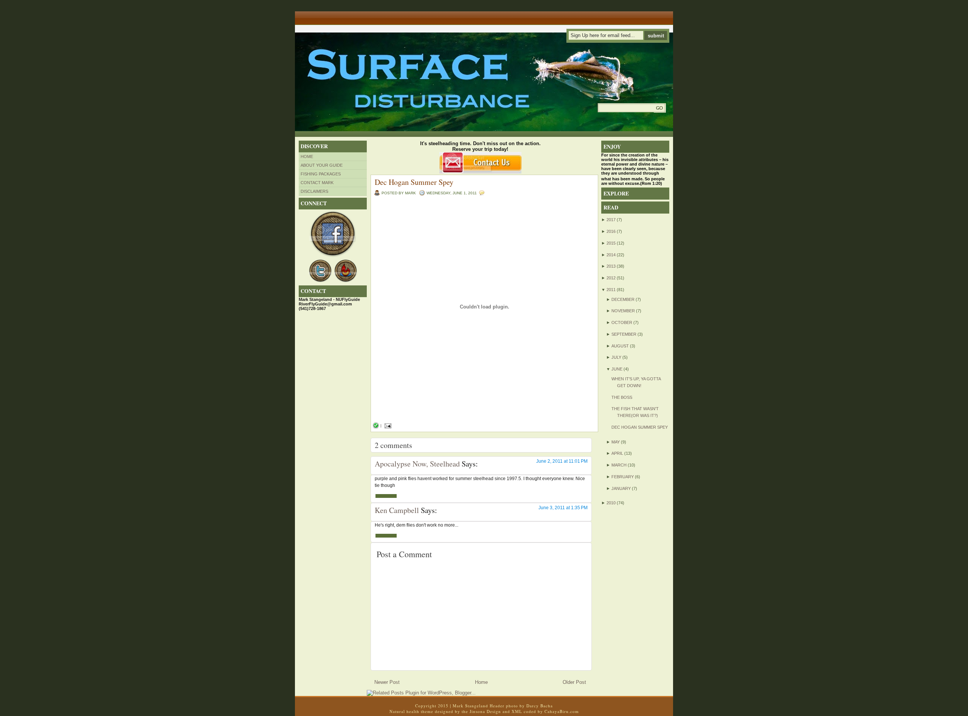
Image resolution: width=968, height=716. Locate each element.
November (623, 310)
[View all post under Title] (323, 15)
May (615, 442)
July (616, 357)
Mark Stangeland (470, 705)
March (619, 465)
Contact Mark (317, 182)
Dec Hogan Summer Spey (414, 182)
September (623, 334)
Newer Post (387, 682)
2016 (611, 231)
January (621, 488)
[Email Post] (387, 425)
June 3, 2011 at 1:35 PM (563, 507)
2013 (611, 266)
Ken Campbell (397, 510)
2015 (611, 243)
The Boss (621, 397)
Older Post (574, 682)
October (621, 322)
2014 (611, 255)
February (622, 476)
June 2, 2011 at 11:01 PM (562, 461)
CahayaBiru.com (561, 711)
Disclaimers (314, 191)
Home (307, 156)
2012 (611, 278)
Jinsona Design (485, 711)
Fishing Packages (321, 174)
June (616, 369)
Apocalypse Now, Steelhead (417, 464)
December (622, 299)
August (620, 346)
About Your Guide (322, 165)
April (617, 453)
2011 (611, 289)
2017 (611, 219)
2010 (611, 503)
